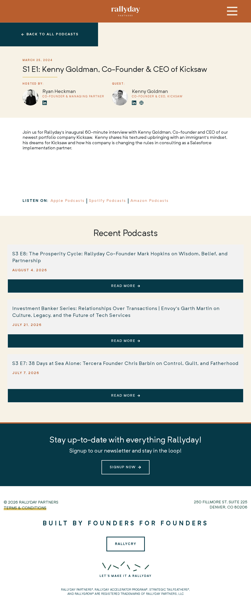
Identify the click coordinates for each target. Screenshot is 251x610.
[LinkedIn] (44, 103)
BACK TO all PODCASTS (52, 34)
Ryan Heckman (59, 91)
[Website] (141, 103)
